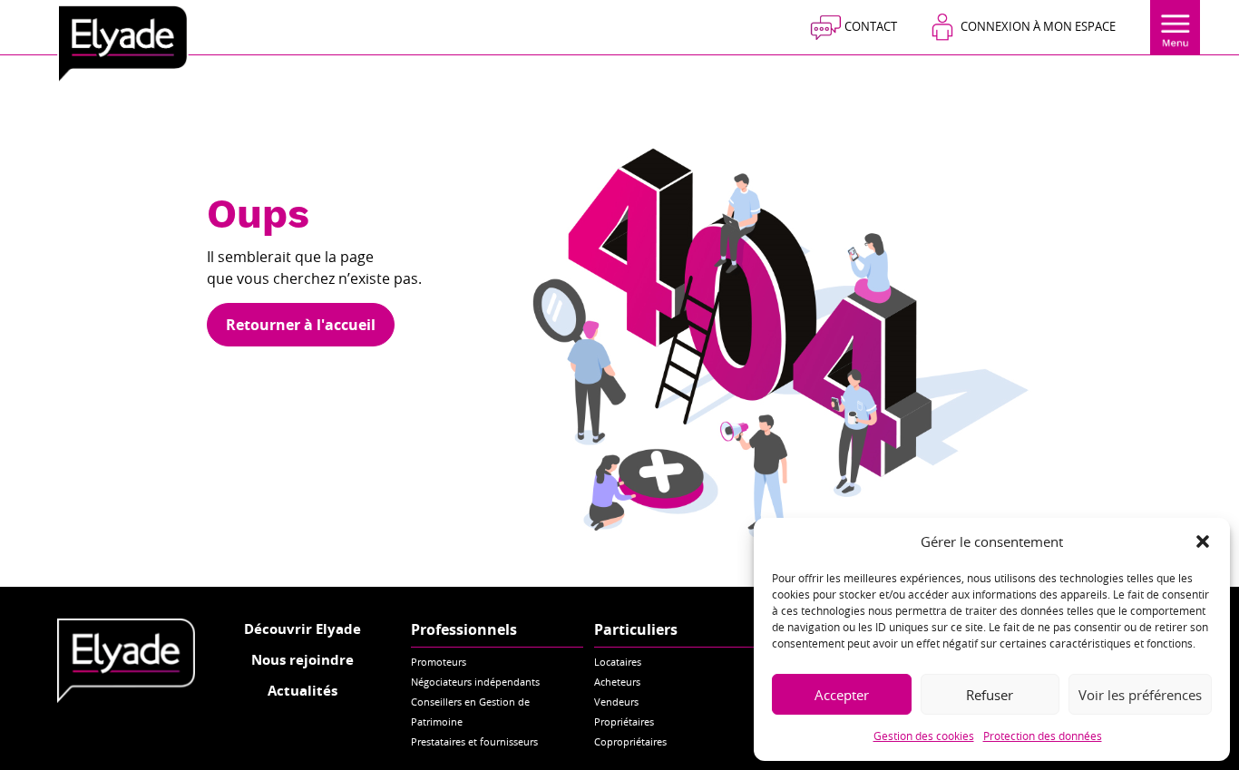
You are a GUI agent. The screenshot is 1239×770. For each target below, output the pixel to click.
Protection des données (1042, 735)
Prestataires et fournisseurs (474, 741)
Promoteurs (438, 661)
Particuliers (636, 629)
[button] (1203, 541)
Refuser (989, 695)
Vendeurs (616, 701)
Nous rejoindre (302, 659)
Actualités (302, 690)
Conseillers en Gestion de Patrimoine (470, 711)
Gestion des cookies (923, 735)
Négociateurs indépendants (475, 681)
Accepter (842, 695)
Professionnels (464, 629)
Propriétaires (624, 721)
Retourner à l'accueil (301, 325)
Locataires (617, 661)
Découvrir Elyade (302, 628)
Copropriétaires (630, 741)
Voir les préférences (1140, 695)
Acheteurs (617, 681)
